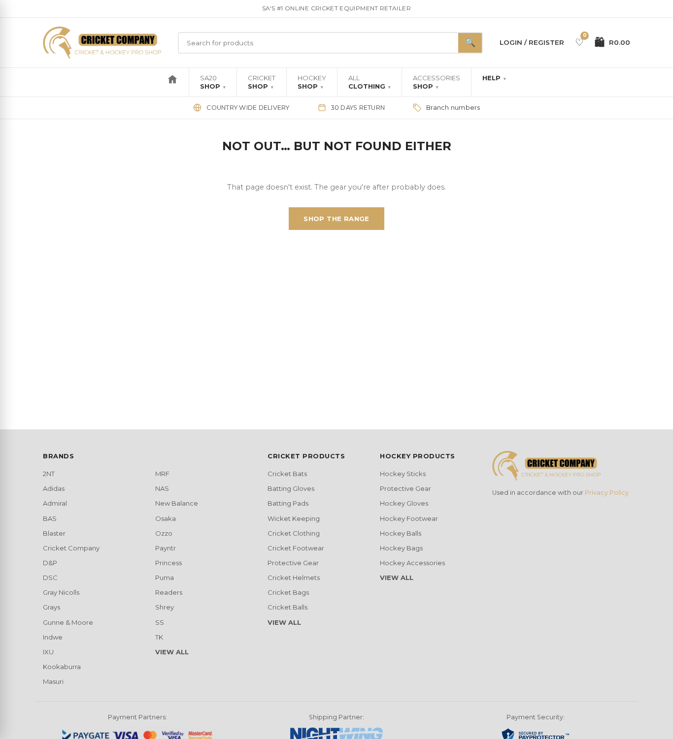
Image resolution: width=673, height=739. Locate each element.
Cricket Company (71, 548)
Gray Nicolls (61, 592)
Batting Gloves (291, 488)
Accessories (436, 82)
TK (159, 637)
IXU (48, 652)
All (369, 82)
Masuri (53, 681)
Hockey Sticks (403, 474)
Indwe (53, 637)
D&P (50, 563)
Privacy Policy (607, 492)
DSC (50, 577)
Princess (168, 563)
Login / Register (532, 42)
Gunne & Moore (68, 622)
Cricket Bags (288, 592)
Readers (168, 592)
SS (159, 622)
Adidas (54, 488)
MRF (162, 474)
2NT (49, 474)
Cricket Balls (287, 607)
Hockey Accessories (412, 563)
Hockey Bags (401, 548)
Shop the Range (336, 219)
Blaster (54, 533)
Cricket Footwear (296, 548)
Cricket (261, 82)
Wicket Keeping (294, 518)
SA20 (213, 82)
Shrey (164, 607)
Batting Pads (288, 503)
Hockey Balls (400, 533)
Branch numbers (453, 107)
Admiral (55, 503)
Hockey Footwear (409, 518)
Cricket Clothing (294, 533)
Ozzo (163, 533)
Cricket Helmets (294, 577)
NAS (162, 488)
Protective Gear (293, 563)
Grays (51, 607)
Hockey (312, 82)
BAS (50, 518)
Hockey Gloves (404, 503)
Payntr (165, 548)
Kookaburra (62, 667)
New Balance (176, 503)
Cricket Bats (287, 474)
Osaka (165, 518)
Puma (164, 577)
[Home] (172, 82)
